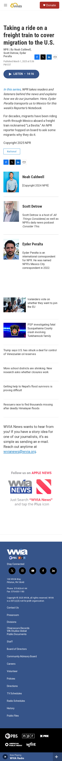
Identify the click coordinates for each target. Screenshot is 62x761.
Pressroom (13, 615)
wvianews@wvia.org (19, 451)
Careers (11, 664)
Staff (10, 641)
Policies (11, 678)
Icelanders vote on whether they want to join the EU (42, 303)
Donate (51, 5)
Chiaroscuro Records (18, 628)
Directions (12, 686)
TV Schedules (14, 693)
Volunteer (12, 671)
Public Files (13, 715)
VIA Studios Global (17, 631)
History (10, 708)
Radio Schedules (16, 701)
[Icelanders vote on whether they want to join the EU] (14, 304)
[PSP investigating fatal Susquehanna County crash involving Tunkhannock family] (14, 330)
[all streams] (57, 756)
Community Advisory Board (22, 656)
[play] (5, 756)
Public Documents (17, 634)
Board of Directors (17, 649)
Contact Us (13, 607)
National (12, 151)
